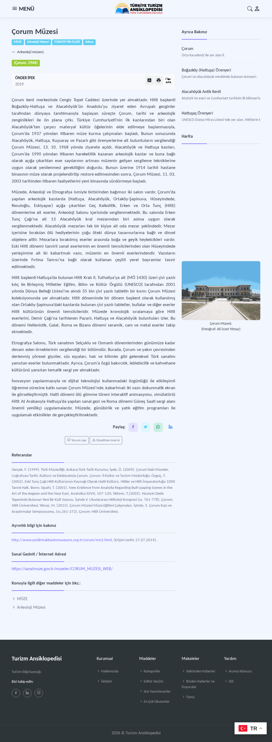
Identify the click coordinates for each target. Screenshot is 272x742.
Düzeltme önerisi (108, 440)
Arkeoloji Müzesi (30, 607)
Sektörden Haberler (200, 671)
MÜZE (22, 599)
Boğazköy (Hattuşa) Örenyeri (206, 70)
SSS (230, 682)
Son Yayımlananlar (157, 692)
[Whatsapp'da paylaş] (158, 427)
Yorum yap (78, 440)
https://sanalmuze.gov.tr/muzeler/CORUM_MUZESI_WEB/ (62, 569)
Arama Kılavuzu (240, 671)
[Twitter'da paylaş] (145, 427)
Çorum (187, 49)
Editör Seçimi (153, 682)
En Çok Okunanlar (156, 702)
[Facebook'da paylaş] (133, 427)
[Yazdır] (159, 80)
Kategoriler (151, 671)
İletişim (106, 682)
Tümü (189, 697)
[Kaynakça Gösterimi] (168, 80)
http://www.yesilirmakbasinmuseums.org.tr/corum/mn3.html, (62, 540)
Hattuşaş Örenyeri (197, 113)
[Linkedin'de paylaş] (170, 427)
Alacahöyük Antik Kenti (201, 92)
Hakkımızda (109, 671)
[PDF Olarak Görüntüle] (149, 80)
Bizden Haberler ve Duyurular (198, 684)
